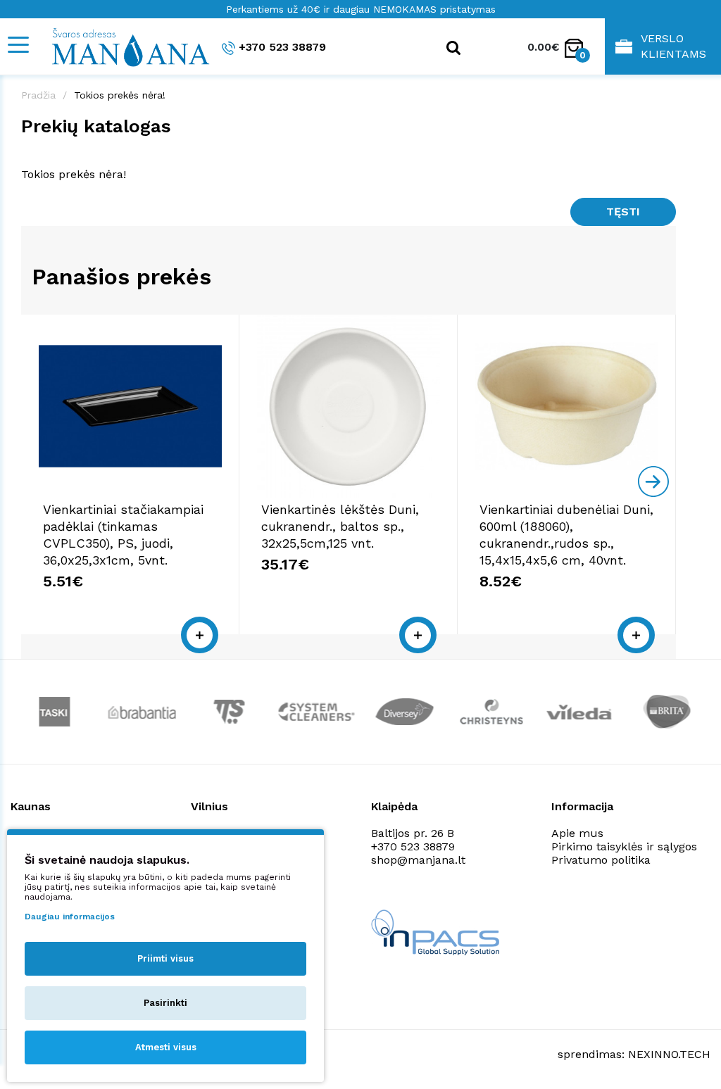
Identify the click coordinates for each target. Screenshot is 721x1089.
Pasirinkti (165, 1002)
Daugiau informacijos (70, 916)
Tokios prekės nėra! (119, 95)
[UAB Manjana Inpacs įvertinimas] (435, 932)
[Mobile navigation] (17, 44)
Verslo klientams (673, 46)
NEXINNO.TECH (669, 1054)
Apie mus (577, 833)
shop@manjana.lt (418, 860)
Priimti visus (165, 958)
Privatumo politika (601, 860)
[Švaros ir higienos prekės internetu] (123, 46)
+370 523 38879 (282, 46)
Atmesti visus (165, 1047)
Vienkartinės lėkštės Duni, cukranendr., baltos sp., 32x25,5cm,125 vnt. (340, 526)
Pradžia (38, 95)
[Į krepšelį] (199, 635)
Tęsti (623, 211)
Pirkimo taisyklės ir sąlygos (624, 846)
